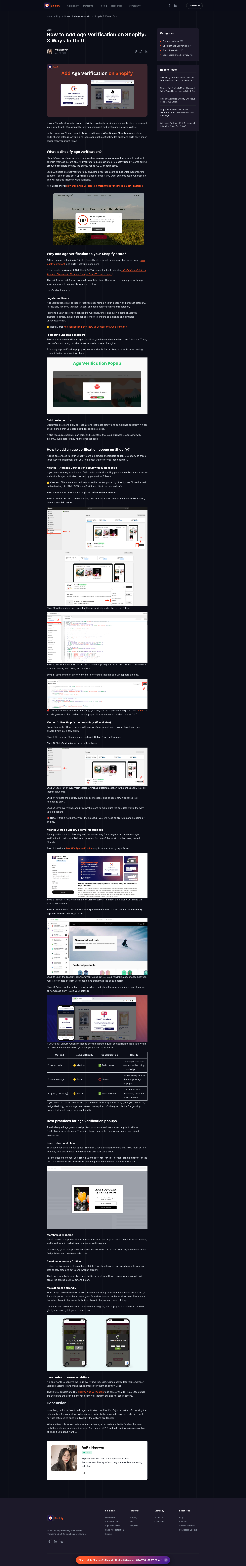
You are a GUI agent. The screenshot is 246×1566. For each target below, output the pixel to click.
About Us (158, 1517)
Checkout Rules (112, 1521)
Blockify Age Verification (79, 848)
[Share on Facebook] (135, 51)
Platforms (88, 5)
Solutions (72, 5)
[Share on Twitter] (141, 51)
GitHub (140, 710)
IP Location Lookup (188, 1530)
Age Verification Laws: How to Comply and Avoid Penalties (95, 326)
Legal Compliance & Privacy (178, 55)
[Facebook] (169, 5)
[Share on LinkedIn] (146, 51)
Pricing (103, 5)
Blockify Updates (173, 41)
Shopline (134, 1525)
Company (134, 5)
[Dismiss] (166, 1560)
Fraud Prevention (173, 50)
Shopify (133, 1517)
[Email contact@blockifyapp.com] (61, 1541)
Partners (183, 1521)
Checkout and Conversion (177, 46)
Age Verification (112, 1525)
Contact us (194, 5)
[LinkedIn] (175, 5)
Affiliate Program (187, 1525)
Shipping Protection (114, 1530)
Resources (116, 5)
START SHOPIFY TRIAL (148, 1560)
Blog (58, 16)
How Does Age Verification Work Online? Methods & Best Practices (104, 185)
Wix (131, 1521)
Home (49, 16)
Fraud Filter (110, 1517)
